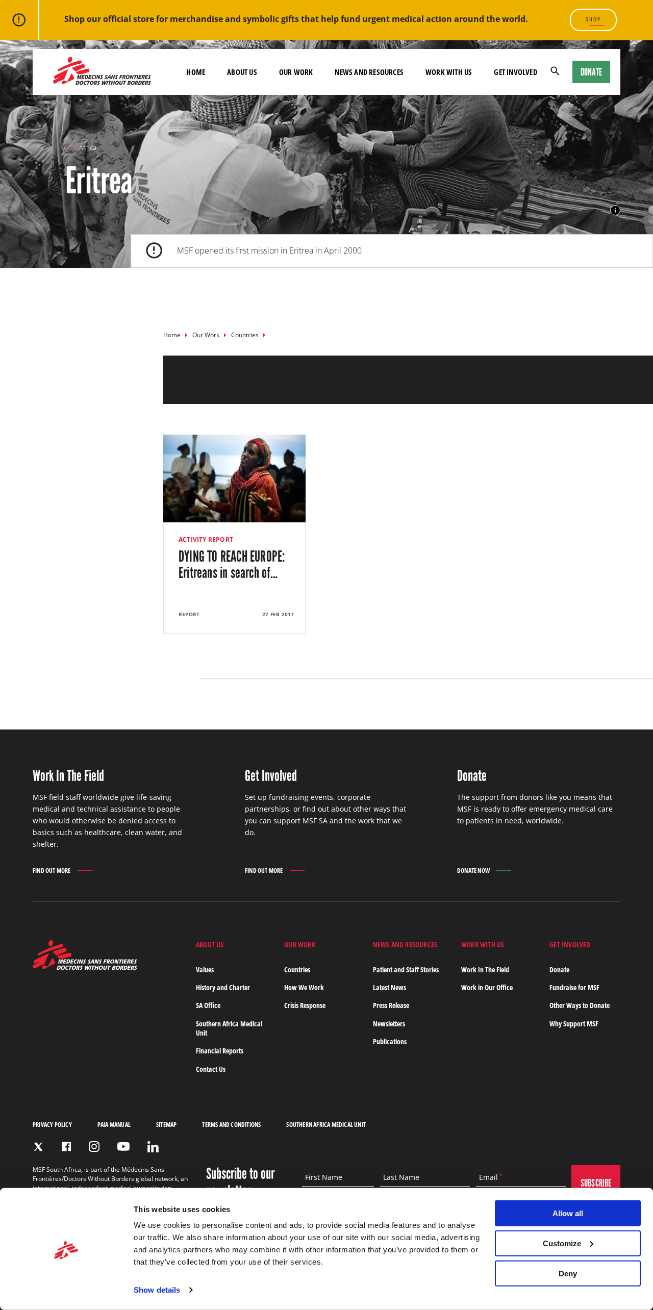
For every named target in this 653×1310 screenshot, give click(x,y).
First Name (323, 1177)
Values (205, 969)
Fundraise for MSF (574, 987)
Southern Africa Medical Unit (229, 1028)
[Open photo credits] (615, 210)
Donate (591, 72)
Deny (568, 1273)
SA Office (208, 1005)
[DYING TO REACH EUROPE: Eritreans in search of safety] (234, 534)
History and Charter (223, 987)
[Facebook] (66, 1146)
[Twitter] (38, 1146)
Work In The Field (485, 969)
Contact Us (210, 1069)
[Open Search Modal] (555, 72)
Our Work (205, 335)
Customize (562, 1243)
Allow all (567, 1213)
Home (172, 335)
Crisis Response (304, 1005)
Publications (390, 1041)
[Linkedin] (153, 1146)
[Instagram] (94, 1146)
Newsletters (389, 1023)
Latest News (389, 987)
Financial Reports (219, 1050)
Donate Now (473, 870)
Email (488, 1177)
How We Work (304, 987)
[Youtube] (123, 1146)
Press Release (391, 1005)
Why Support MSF (573, 1023)
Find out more (52, 871)
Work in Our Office (487, 987)
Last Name (401, 1177)
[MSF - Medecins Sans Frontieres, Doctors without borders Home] (102, 72)
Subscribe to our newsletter (240, 1182)
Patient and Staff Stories (406, 969)
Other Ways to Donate (579, 1005)
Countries (245, 335)
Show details (157, 1290)
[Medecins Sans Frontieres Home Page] (85, 967)
